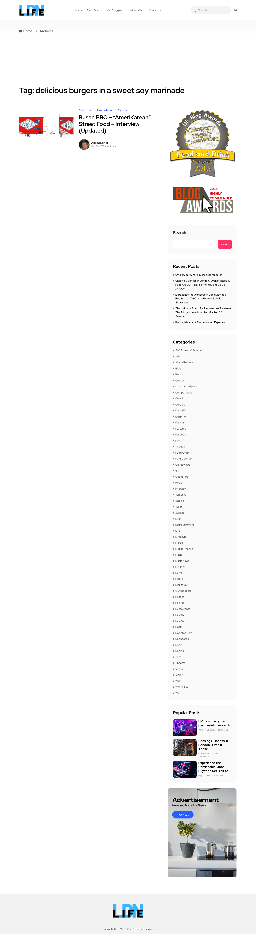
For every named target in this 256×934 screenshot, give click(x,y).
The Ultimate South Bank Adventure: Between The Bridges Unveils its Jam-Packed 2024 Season (203, 312)
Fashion (180, 422)
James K (180, 494)
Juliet (178, 506)
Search (179, 233)
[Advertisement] (128, 59)
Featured (180, 428)
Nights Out (182, 585)
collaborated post (186, 386)
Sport (179, 645)
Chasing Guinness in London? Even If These (213, 745)
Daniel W (180, 410)
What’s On (136, 10)
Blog (178, 368)
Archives (46, 31)
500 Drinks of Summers (189, 350)
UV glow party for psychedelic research (198, 275)
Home (78, 10)
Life (177, 530)
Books (179, 374)
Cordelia (180, 404)
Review (179, 615)
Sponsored (182, 639)
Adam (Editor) (100, 142)
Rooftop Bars (183, 633)
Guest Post (182, 476)
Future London (184, 458)
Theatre (180, 663)
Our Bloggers (115, 10)
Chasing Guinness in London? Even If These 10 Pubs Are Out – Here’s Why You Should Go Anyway (202, 284)
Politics (179, 597)
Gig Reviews (182, 464)
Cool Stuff (182, 398)
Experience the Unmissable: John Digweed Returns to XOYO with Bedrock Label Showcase (200, 298)
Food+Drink (93, 10)
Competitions (183, 392)
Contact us (155, 10)
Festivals (180, 434)
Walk (178, 681)
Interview (109, 110)
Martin (179, 543)
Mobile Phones (184, 549)
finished (180, 446)
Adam (82, 110)
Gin (177, 470)
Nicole (179, 579)
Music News (182, 561)
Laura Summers (184, 525)
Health (179, 482)
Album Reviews (184, 362)
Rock (178, 627)
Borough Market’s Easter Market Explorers (200, 322)
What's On (181, 687)
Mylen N (180, 567)
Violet (179, 675)
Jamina (179, 501)
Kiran (178, 518)
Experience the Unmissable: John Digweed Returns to (213, 767)
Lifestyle (180, 537)
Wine (178, 693)
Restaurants (182, 609)
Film (177, 440)
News (178, 573)
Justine (179, 513)
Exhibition (181, 416)
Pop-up (122, 110)
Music (178, 555)
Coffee (180, 380)
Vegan (179, 669)
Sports (179, 651)
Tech (178, 657)
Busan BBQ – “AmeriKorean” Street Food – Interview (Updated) (115, 124)
